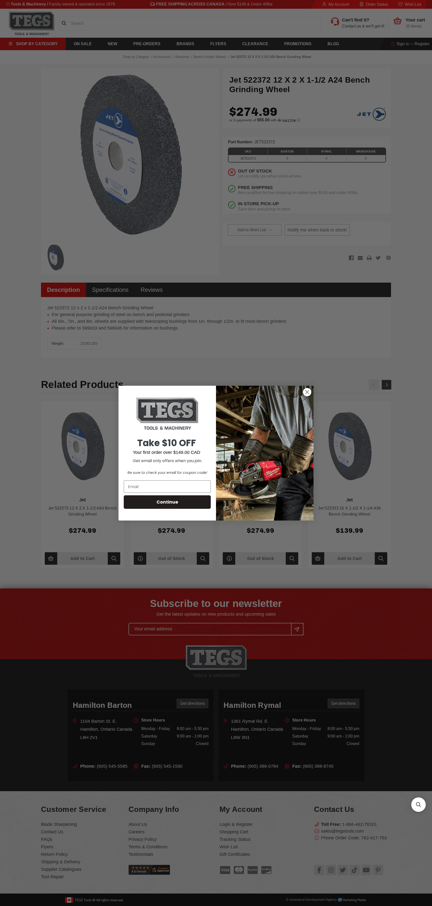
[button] (418, 804)
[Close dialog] (307, 392)
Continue (167, 502)
